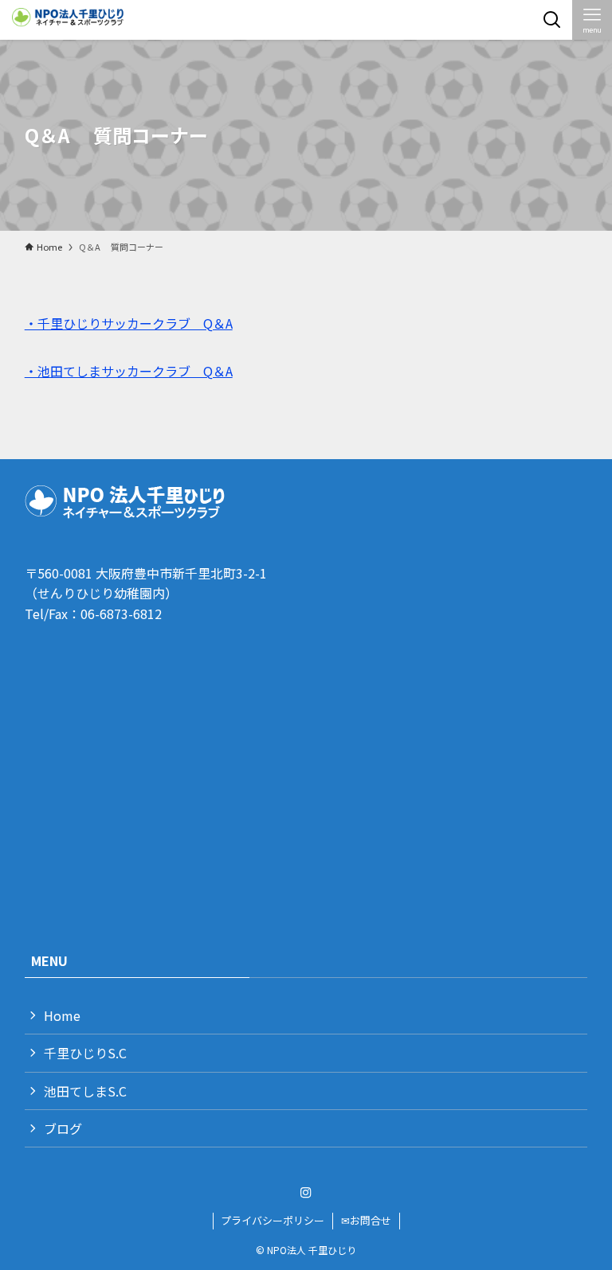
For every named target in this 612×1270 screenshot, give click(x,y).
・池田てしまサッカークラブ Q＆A (129, 370)
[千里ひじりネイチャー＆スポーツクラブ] (70, 20)
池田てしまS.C (85, 1091)
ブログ (63, 1128)
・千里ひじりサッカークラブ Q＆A (129, 323)
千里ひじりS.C (85, 1052)
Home (62, 1015)
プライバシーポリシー (272, 1220)
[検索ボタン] (552, 20)
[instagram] (306, 1193)
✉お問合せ (366, 1220)
